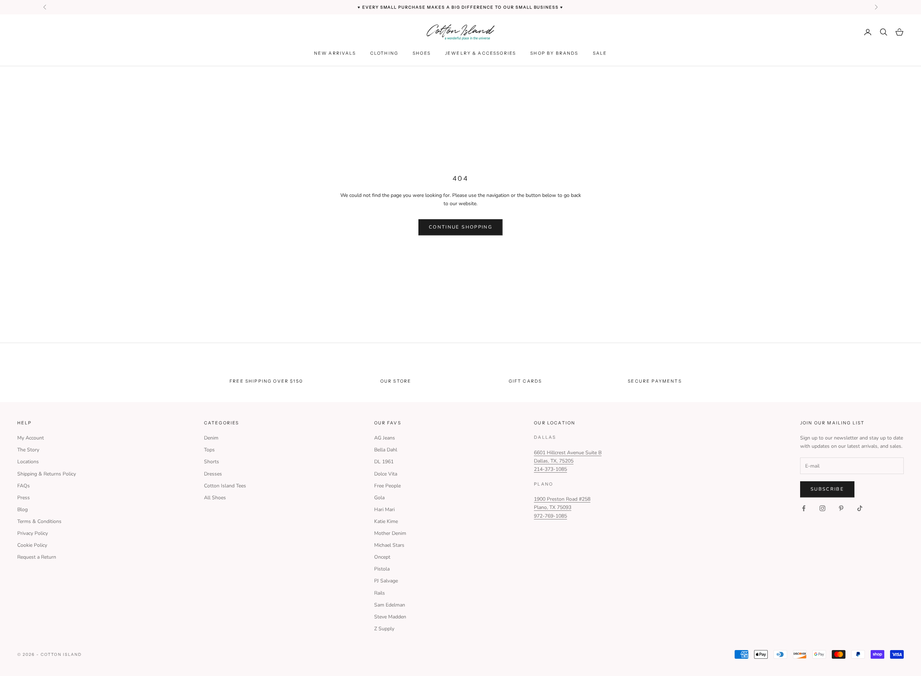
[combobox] (488, 343)
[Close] (565, 254)
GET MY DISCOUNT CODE (517, 366)
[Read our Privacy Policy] (558, 399)
